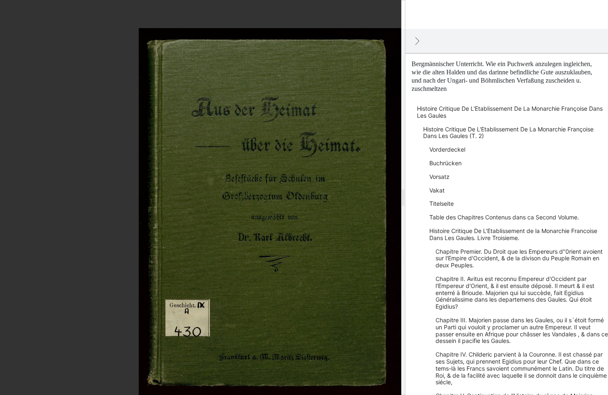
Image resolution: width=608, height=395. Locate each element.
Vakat (437, 190)
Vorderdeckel (447, 149)
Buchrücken (445, 163)
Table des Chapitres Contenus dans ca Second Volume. (504, 217)
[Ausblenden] (417, 41)
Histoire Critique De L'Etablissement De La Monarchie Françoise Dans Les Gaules (510, 112)
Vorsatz (439, 176)
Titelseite (441, 203)
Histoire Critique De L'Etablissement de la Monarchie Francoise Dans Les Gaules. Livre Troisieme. (513, 234)
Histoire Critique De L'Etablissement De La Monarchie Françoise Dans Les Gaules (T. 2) (508, 133)
